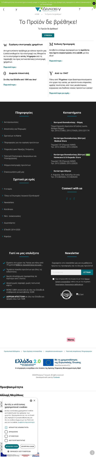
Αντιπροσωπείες (11, 122)
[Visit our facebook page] (68, 198)
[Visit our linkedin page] (75, 198)
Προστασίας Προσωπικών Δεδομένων (69, 284)
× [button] (34, 400)
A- (2, 403)
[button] (20, 451)
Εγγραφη (87, 272)
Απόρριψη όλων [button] (27, 446)
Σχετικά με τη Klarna (12, 136)
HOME (37, 14)
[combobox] (31, 401)
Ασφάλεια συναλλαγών (54, 351)
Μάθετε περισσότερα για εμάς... (29, 265)
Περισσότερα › (10, 67)
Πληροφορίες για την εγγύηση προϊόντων (21, 142)
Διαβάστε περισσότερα (26, 422)
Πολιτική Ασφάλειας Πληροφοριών (79, 351)
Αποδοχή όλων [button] (12, 446)
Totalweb (56, 377)
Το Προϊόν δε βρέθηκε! (53, 14)
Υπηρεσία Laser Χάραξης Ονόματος (19, 149)
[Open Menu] (3, 9)
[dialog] (19, 426)
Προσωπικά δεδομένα (12, 351)
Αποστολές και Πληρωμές (15, 129)
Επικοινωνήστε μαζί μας (14, 172)
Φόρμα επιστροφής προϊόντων (17, 165)
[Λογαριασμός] (79, 9)
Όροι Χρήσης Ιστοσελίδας (32, 351)
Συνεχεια (48, 35)
